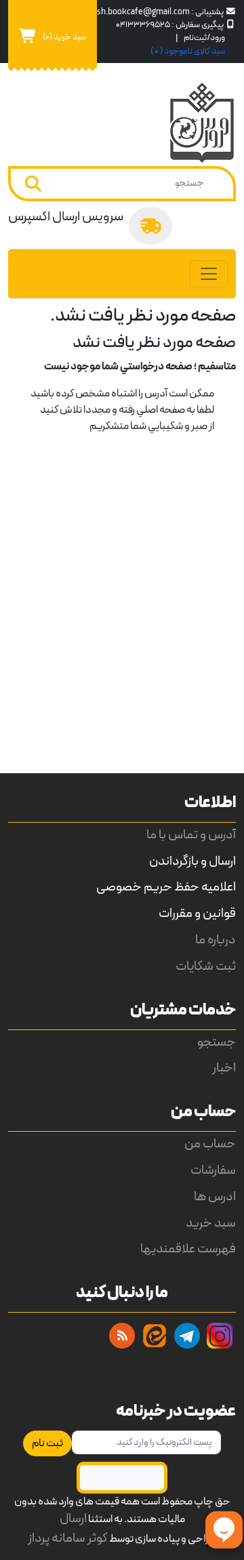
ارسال (73, 1519)
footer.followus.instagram (219, 1336)
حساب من (210, 1144)
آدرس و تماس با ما (191, 835)
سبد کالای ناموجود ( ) (187, 51)
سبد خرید (211, 1223)
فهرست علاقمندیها (188, 1249)
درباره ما (215, 940)
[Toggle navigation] (209, 273)
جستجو (216, 1042)
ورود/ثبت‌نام (204, 37)
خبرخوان (122, 1336)
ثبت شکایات (206, 967)
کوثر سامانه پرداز (68, 1538)
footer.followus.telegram (187, 1336)
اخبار (224, 1068)
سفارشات (213, 1171)
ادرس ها (215, 1197)
